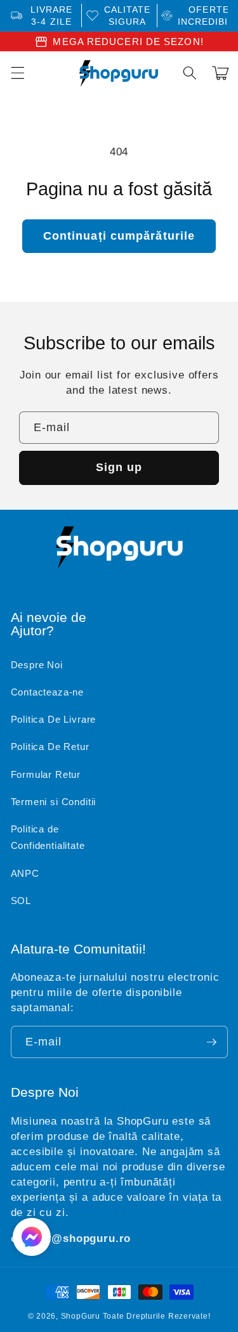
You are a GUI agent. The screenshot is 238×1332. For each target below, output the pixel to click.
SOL (21, 900)
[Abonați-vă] (211, 1042)
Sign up (119, 467)
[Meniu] (17, 73)
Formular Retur (46, 774)
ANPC (25, 873)
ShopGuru (80, 1316)
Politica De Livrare (53, 719)
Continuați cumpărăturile (119, 236)
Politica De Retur (50, 746)
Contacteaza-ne (47, 692)
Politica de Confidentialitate (48, 837)
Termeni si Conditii (53, 801)
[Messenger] (32, 1237)
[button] (190, 73)
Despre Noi (37, 664)
